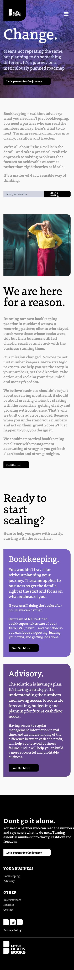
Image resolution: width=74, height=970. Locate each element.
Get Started (13, 465)
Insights (8, 904)
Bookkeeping (11, 876)
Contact (8, 909)
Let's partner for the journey (24, 81)
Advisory (9, 881)
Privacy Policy (12, 930)
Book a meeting (54, 194)
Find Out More (21, 648)
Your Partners (12, 899)
